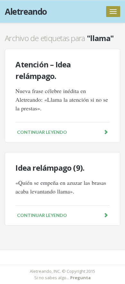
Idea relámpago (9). (49, 167)
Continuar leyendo (42, 132)
